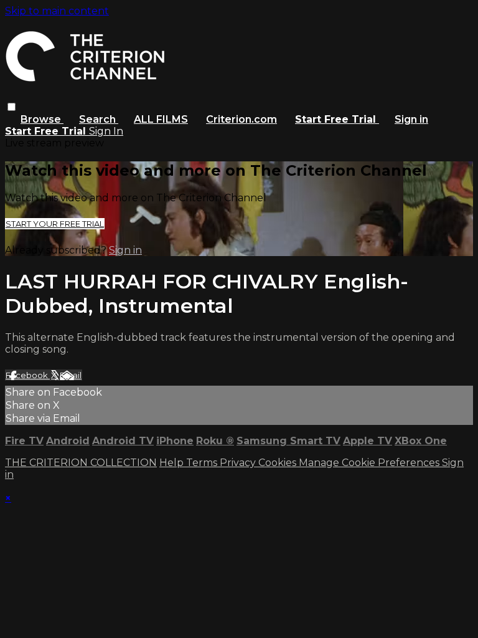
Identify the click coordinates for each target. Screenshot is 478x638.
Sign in (411, 119)
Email (71, 375)
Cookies (278, 463)
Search (98, 119)
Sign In (106, 131)
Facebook (28, 375)
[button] (11, 107)
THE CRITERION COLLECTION (81, 463)
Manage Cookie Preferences (370, 463)
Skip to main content (57, 11)
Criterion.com (241, 119)
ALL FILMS (161, 119)
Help (172, 463)
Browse (42, 119)
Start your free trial (55, 224)
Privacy (239, 463)
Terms (203, 463)
